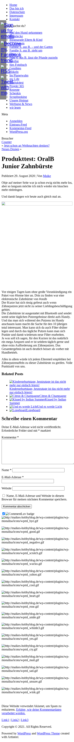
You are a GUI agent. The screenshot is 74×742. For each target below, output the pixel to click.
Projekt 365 (16, 86)
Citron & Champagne (52, 396)
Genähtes (15, 68)
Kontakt (14, 19)
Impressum (16, 15)
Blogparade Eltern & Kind (25, 39)
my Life (14, 79)
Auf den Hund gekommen (25, 32)
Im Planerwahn (18, 75)
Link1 (5, 720)
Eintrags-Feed (18, 124)
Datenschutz (17, 12)
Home (13, 5)
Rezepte (14, 89)
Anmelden (15, 121)
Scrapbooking (18, 96)
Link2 (15, 720)
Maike (47, 176)
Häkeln (14, 72)
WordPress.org (18, 131)
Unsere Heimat (18, 100)
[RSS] (3, 69)
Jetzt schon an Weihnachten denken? (27, 145)
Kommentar (10, 437)
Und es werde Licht (49, 406)
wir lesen (15, 107)
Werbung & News (20, 104)
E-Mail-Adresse (13, 477)
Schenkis (15, 93)
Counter (7, 142)
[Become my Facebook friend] (3, 52)
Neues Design (10, 149)
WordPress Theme (48, 733)
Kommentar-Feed (20, 128)
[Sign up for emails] (3, 30)
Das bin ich (16, 8)
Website (6, 488)
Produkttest (16, 82)
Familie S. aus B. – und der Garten (31, 47)
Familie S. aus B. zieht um (25, 50)
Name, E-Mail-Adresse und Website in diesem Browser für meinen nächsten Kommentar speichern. (34, 497)
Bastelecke (16, 36)
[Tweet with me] (3, 86)
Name (6, 470)
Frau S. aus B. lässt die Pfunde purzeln (33, 57)
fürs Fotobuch (18, 64)
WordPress (24, 733)
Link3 (24, 720)
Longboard (33, 410)
